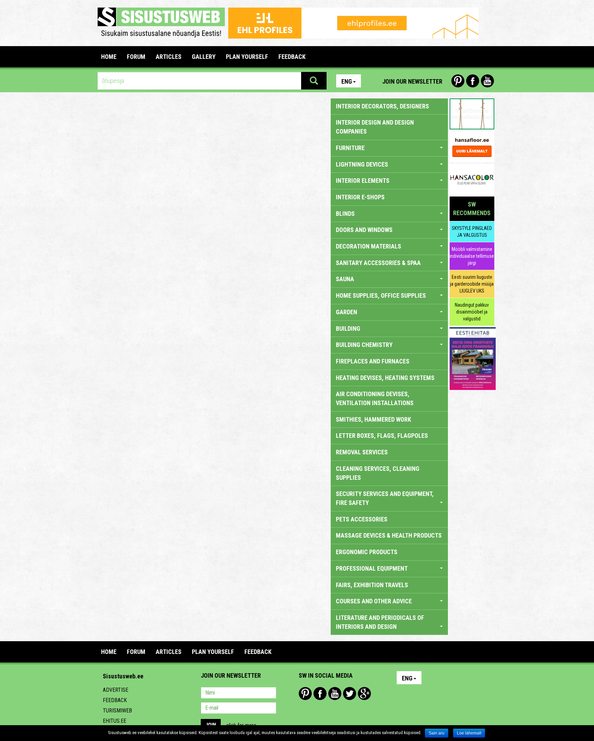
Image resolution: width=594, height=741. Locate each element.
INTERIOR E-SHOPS (360, 197)
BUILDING (348, 328)
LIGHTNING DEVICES (362, 164)
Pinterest (457, 80)
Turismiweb (117, 710)
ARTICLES (169, 56)
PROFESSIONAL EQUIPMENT (372, 568)
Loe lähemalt (469, 733)
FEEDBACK (292, 56)
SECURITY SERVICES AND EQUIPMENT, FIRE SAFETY (385, 498)
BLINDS (345, 213)
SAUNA (345, 279)
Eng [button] (346, 81)
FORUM (136, 56)
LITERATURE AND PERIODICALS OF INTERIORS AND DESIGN (380, 622)
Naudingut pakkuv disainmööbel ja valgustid (472, 311)
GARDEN (346, 312)
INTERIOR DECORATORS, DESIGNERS (382, 106)
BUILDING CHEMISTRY (364, 344)
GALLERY (204, 56)
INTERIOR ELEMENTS (362, 180)
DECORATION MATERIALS (368, 246)
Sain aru (436, 733)
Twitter (349, 693)
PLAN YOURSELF (247, 56)
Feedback (115, 700)
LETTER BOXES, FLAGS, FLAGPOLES (382, 435)
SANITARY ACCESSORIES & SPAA (378, 262)
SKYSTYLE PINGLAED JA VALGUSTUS (472, 231)
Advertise (115, 690)
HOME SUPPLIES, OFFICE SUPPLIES (381, 295)
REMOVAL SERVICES (362, 452)
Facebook (472, 80)
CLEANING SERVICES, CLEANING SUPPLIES (377, 473)
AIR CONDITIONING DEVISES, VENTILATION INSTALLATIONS (375, 398)
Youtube (487, 80)
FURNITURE (350, 147)
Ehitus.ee (114, 721)
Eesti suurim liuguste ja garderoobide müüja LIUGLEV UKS (472, 284)
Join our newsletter (412, 81)
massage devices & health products (389, 535)
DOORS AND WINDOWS (364, 229)
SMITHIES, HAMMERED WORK (373, 419)
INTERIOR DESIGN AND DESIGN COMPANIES (375, 127)
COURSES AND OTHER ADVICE (374, 601)
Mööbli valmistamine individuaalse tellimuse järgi (472, 256)
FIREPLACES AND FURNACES (372, 361)
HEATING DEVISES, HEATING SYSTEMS (385, 377)
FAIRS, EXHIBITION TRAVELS (372, 585)
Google (364, 693)
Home (109, 56)
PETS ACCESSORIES (361, 519)
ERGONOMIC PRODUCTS (366, 551)
